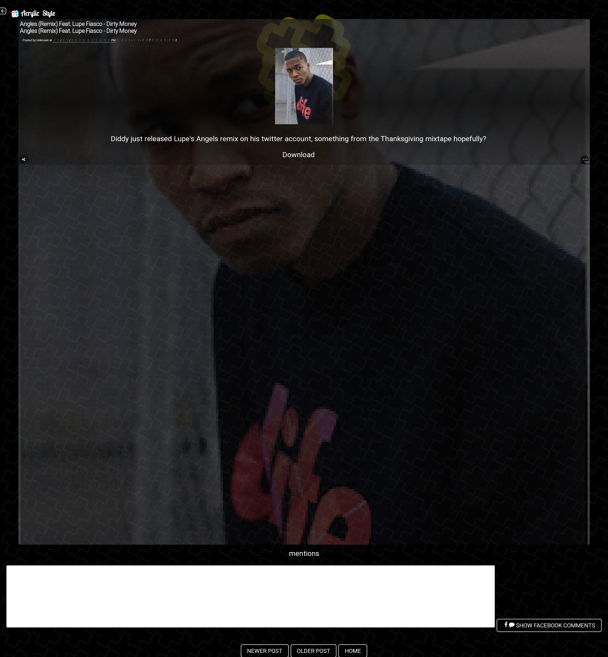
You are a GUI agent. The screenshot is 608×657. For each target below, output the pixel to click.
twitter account (286, 139)
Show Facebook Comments (555, 625)
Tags (586, 162)
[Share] (23, 159)
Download (298, 154)
